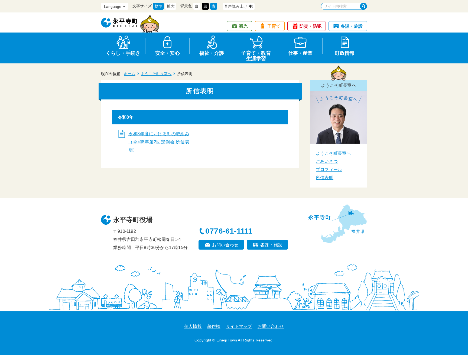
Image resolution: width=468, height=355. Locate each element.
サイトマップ (239, 326)
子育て (273, 26)
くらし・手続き (123, 53)
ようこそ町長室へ (156, 74)
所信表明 (324, 177)
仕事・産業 (300, 53)
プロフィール (329, 169)
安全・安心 (167, 53)
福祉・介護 (211, 53)
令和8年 (126, 117)
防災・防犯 (310, 26)
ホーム (129, 74)
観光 (243, 26)
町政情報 (345, 53)
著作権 (213, 326)
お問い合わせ (225, 245)
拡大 (170, 6)
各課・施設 (352, 26)
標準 (158, 6)
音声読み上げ (235, 6)
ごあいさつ (327, 161)
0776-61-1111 (228, 231)
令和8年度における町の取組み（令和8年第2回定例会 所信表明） (158, 141)
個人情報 (193, 326)
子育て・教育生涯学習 (256, 54)
